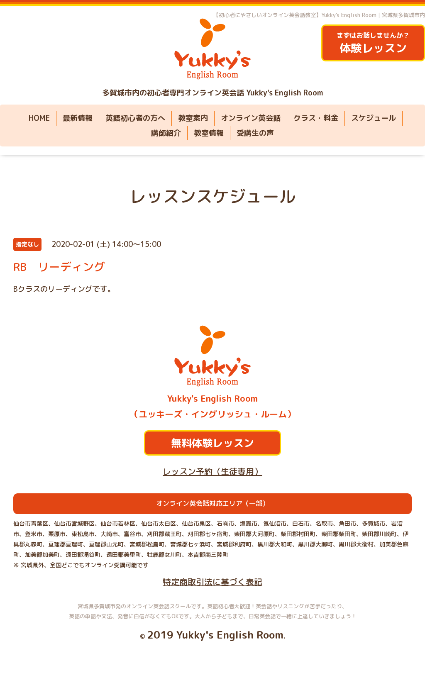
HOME (39, 118)
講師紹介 (166, 133)
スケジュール (373, 118)
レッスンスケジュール (212, 196)
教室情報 (209, 133)
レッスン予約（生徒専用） (212, 471)
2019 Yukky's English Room (215, 634)
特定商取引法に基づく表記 (212, 582)
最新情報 (78, 118)
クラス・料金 (315, 118)
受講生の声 (255, 133)
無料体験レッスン (212, 443)
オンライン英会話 (251, 118)
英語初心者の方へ (135, 118)
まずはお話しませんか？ (373, 43)
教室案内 (193, 118)
